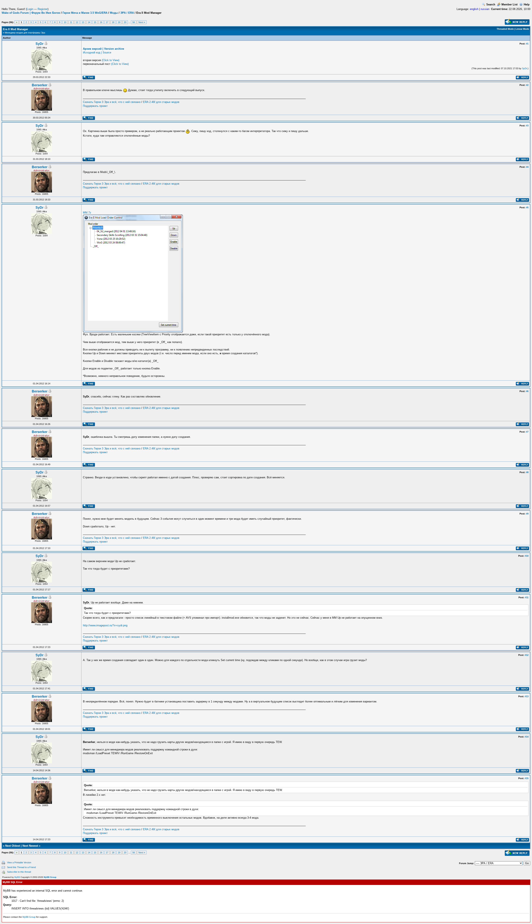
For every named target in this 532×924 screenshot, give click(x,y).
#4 (527, 167)
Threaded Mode (505, 29)
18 (113, 22)
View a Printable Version (19, 862)
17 (107, 22)
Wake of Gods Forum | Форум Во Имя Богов (31, 12)
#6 (527, 391)
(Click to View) (110, 60)
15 (95, 22)
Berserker (39, 85)
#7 (527, 432)
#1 (527, 43)
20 (125, 22)
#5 (527, 207)
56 (133, 22)
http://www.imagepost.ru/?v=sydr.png (105, 625)
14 (89, 22)
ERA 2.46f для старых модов (161, 102)
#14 (526, 736)
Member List (509, 4)
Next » (141, 22)
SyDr (39, 44)
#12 (526, 655)
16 (101, 22)
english (474, 9)
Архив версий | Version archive (103, 48)
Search (490, 4)
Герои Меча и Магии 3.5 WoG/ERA (85, 12)
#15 (526, 778)
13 (83, 22)
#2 (527, 85)
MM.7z (87, 212)
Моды (114, 12)
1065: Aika (41, 47)
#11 (526, 597)
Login (30, 9)
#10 (526, 556)
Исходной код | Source (97, 52)
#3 (527, 125)
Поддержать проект (95, 105)
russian (485, 9)
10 (65, 22)
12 (77, 22)
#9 (527, 513)
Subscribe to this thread (19, 872)
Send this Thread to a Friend (21, 867)
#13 (526, 696)
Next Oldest (12, 845)
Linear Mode (522, 29)
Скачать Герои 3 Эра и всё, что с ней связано (111, 102)
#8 (527, 472)
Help (527, 4)
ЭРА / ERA (127, 12)
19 (119, 22)
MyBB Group (50, 877)
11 (71, 22)
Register (43, 9)
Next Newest (30, 845)
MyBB (17, 877)
